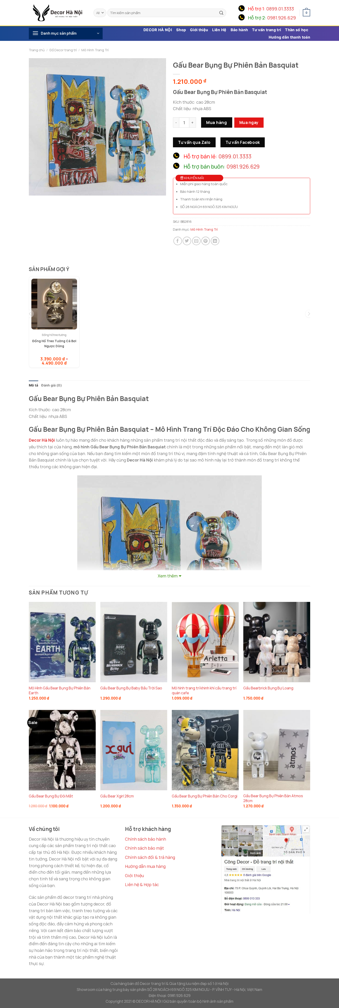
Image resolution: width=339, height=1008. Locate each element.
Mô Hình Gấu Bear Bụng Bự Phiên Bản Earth (59, 690)
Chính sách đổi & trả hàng (150, 857)
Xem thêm (168, 576)
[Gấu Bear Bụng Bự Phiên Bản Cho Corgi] (205, 750)
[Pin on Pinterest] (205, 241)
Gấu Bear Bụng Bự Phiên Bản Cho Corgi (204, 796)
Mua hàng (216, 122)
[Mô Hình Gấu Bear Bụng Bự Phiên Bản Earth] (62, 642)
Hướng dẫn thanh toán (289, 37)
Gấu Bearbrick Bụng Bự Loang (268, 688)
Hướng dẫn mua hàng (145, 866)
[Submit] (221, 13)
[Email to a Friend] (196, 241)
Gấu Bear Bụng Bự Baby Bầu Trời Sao (131, 688)
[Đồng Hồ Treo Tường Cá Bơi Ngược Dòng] (54, 304)
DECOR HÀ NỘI (157, 29)
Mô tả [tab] (33, 385)
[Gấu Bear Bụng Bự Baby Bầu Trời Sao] (133, 642)
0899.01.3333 (280, 9)
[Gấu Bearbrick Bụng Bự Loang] (276, 642)
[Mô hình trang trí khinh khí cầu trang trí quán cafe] (205, 642)
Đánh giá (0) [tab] (51, 385)
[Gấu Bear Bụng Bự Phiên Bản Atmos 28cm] (276, 750)
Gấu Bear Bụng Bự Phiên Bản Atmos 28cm (273, 798)
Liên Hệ (219, 29)
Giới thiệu (199, 29)
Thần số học (296, 29)
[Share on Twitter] (187, 241)
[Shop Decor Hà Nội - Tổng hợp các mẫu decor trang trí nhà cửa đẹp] (57, 12)
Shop (181, 29)
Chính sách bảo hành (145, 839)
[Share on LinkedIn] (215, 241)
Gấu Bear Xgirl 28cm (117, 796)
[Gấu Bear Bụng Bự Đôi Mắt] (62, 750)
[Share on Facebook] (177, 241)
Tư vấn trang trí (266, 29)
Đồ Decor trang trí (63, 50)
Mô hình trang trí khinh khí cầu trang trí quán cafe (204, 690)
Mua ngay (249, 122)
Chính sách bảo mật (144, 848)
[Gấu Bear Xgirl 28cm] (133, 750)
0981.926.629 (281, 18)
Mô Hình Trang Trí (95, 50)
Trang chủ (37, 50)
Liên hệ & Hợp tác (142, 884)
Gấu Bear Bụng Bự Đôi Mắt (51, 796)
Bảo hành (239, 29)
